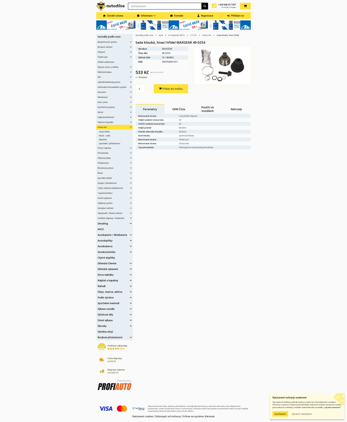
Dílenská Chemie (107, 263)
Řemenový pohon (105, 168)
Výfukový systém (105, 203)
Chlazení (101, 52)
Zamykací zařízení (105, 208)
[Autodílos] (110, 6)
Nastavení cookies (142, 416)
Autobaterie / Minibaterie (112, 234)
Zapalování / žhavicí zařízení (110, 213)
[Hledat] (204, 6)
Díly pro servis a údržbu (108, 67)
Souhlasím (280, 413)
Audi (161, 35)
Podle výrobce (106, 297)
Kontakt (178, 15)
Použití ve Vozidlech (207, 109)
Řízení (100, 173)
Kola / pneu (103, 102)
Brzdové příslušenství (110, 337)
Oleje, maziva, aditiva (110, 291)
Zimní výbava (105, 320)
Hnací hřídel (104, 131)
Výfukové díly (105, 314)
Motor (100, 112)
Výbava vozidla (106, 308)
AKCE (101, 229)
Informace (146, 15)
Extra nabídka (105, 274)
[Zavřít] (131, 127)
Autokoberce (105, 246)
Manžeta (103, 139)
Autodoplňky (105, 240)
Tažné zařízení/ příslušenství (110, 188)
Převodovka (103, 153)
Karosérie (102, 92)
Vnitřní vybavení (105, 198)
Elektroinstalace (105, 72)
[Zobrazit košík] (245, 6)
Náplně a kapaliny (108, 280)
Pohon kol (102, 127)
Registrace (206, 15)
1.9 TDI (193, 35)
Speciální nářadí (105, 178)
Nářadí (102, 286)
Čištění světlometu (106, 62)
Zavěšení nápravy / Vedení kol (111, 218)
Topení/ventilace (105, 193)
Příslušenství (103, 163)
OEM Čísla (178, 109)
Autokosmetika (106, 252)
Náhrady (236, 109)
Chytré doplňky (106, 257)
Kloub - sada (104, 135)
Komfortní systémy (106, 107)
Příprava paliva (104, 158)
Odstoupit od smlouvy (168, 416)
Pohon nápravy (104, 148)
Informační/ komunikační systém (112, 87)
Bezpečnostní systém (107, 42)
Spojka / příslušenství (107, 183)
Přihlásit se (237, 15)
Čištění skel (102, 57)
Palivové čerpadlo (105, 122)
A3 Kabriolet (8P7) (176, 35)
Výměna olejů (105, 331)
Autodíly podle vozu (109, 36)
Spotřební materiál (108, 303)
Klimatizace (103, 97)
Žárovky (102, 326)
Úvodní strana (114, 15)
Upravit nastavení (302, 413)
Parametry (150, 109)
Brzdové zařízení (105, 47)
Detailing (103, 223)
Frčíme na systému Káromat (198, 416)
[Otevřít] (131, 42)
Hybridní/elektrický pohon (109, 82)
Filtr (99, 77)
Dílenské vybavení (108, 269)
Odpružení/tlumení (106, 117)
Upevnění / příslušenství (109, 143)
